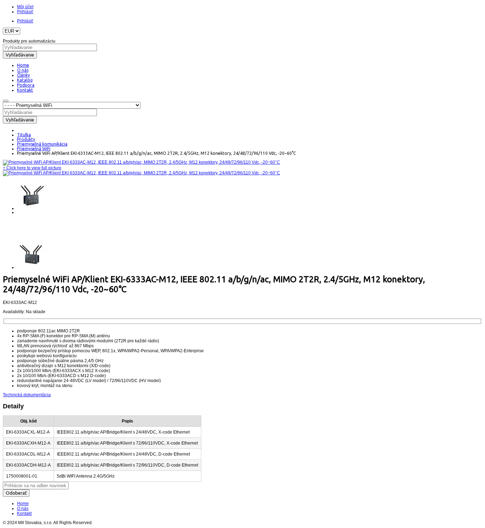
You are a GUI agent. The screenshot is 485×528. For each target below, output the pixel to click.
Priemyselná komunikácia (42, 144)
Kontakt (24, 513)
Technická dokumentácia (27, 394)
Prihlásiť (25, 11)
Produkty (26, 139)
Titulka (24, 134)
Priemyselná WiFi (33, 148)
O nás (22, 508)
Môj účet (25, 6)
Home (23, 503)
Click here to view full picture (32, 167)
